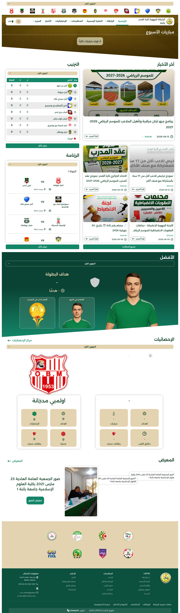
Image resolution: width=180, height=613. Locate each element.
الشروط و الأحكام (120, 604)
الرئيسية (122, 21)
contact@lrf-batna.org (26, 596)
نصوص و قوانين (144, 589)
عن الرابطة (146, 577)
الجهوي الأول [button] (90, 4)
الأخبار (48, 21)
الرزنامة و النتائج (107, 581)
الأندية (110, 577)
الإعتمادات (72, 589)
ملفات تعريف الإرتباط (162, 604)
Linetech (74, 610)
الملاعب (110, 589)
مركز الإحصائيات (21, 340)
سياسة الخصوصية (102, 604)
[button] (110, 21)
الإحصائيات (61, 21)
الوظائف (146, 604)
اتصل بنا (147, 594)
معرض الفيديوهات (69, 581)
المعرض (17, 461)
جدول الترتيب (108, 585)
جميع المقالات (128, 247)
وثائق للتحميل (144, 585)
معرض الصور (35, 500)
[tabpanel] (42, 133)
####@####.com (27, 593)
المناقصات (135, 604)
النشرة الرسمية (94, 21)
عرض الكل (42, 146)
